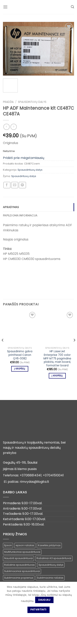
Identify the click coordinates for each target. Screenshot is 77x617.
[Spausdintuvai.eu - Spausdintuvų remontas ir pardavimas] (38, 7)
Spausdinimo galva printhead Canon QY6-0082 (19, 355)
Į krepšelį (19, 368)
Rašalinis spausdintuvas (19, 564)
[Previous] (9, 48)
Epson (8, 545)
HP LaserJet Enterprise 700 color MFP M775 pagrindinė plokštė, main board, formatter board (57, 358)
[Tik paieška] (72, 7)
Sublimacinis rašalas (50, 577)
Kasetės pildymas (49, 545)
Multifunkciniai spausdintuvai (22, 552)
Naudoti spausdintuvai (18, 558)
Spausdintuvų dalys (32, 102)
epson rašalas (25, 545)
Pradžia (8, 102)
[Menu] (5, 7)
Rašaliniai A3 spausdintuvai (54, 558)
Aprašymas (11, 207)
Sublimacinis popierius (18, 577)
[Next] (67, 48)
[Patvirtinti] (72, 599)
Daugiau (44, 599)
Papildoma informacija (20, 215)
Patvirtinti (38, 609)
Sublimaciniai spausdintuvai (22, 571)
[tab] (38, 207)
